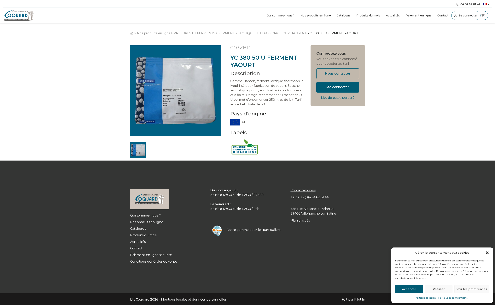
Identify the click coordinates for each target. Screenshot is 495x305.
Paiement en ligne (419, 15)
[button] (487, 253)
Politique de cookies (425, 297)
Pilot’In (359, 299)
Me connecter (337, 87)
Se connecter (468, 15)
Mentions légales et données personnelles (193, 299)
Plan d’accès (300, 220)
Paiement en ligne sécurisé (151, 255)
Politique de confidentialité (453, 297)
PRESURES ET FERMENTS (194, 33)
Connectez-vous (331, 53)
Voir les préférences (472, 289)
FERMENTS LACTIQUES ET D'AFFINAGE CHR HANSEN (261, 33)
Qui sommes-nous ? (281, 15)
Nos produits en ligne (315, 15)
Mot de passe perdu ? (337, 98)
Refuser (439, 289)
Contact (442, 15)
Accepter (409, 289)
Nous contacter (337, 73)
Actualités (393, 15)
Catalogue (344, 15)
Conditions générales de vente (153, 261)
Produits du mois (368, 15)
